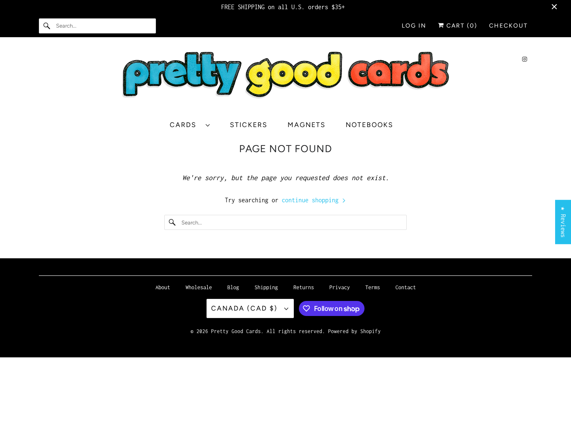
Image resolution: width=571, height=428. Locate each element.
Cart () (460, 25)
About (162, 287)
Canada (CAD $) (245, 308)
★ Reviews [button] (563, 221)
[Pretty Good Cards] (285, 78)
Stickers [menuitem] (249, 125)
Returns (303, 287)
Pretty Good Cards (236, 331)
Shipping (266, 287)
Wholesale (199, 287)
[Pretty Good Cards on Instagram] (524, 59)
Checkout (508, 25)
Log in (414, 25)
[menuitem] (194, 125)
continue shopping (312, 200)
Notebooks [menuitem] (369, 125)
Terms (372, 287)
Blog (233, 287)
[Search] (47, 25)
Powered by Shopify (354, 331)
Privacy (339, 287)
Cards (185, 125)
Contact (405, 287)
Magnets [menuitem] (307, 125)
